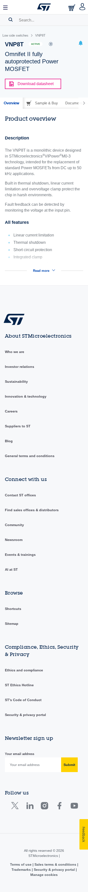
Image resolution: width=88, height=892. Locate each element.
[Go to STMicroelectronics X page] (16, 806)
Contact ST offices (20, 495)
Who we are (14, 352)
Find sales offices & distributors (32, 510)
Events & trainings (20, 555)
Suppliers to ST (18, 426)
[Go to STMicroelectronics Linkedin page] (29, 806)
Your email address (19, 754)
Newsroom (13, 540)
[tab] (11, 103)
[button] (5, 7)
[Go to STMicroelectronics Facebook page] (59, 806)
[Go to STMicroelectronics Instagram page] (44, 806)
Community (14, 525)
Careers (11, 411)
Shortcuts (13, 609)
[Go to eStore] (72, 7)
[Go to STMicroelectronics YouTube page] (74, 806)
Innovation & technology (25, 396)
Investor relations (19, 367)
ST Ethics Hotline (19, 685)
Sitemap (11, 624)
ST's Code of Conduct (23, 700)
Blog (9, 441)
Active (35, 44)
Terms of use (21, 864)
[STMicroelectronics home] (44, 7)
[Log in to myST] (82, 7)
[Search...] (10, 19)
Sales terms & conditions (55, 864)
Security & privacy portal (25, 715)
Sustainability (16, 381)
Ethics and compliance (24, 670)
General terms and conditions (30, 456)
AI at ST (11, 569)
